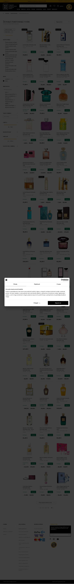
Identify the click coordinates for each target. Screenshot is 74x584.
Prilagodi (36, 303)
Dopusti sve (58, 303)
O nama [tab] (59, 284)
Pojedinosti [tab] (37, 284)
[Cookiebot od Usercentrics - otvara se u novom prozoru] (62, 280)
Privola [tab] (15, 284)
